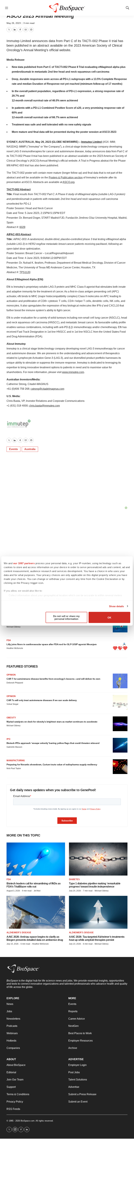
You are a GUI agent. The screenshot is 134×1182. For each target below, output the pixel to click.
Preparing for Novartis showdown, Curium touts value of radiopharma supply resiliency (52, 764)
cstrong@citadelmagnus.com (47, 388)
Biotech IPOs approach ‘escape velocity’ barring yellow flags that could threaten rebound (53, 743)
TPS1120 (24, 272)
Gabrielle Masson (14, 747)
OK (109, 617)
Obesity (11, 717)
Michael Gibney (13, 627)
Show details (116, 606)
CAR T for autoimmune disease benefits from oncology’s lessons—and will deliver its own (53, 679)
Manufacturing (16, 760)
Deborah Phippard (15, 683)
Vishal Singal (12, 704)
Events (13, 449)
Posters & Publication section (66, 177)
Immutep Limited (91, 141)
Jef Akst (37, 891)
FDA (9, 640)
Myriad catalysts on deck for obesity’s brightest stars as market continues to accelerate (52, 721)
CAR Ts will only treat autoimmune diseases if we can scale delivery (42, 700)
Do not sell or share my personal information (66, 617)
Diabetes (74, 879)
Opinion (11, 675)
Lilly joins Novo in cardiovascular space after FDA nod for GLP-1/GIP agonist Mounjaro (52, 644)
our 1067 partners (24, 563)
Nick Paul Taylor (14, 768)
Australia (29, 449)
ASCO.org (69, 182)
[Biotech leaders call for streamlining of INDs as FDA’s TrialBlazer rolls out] (36, 859)
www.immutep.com (73, 372)
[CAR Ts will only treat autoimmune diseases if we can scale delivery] (120, 702)
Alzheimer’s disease (19, 932)
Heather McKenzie (15, 648)
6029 (22, 227)
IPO (8, 739)
